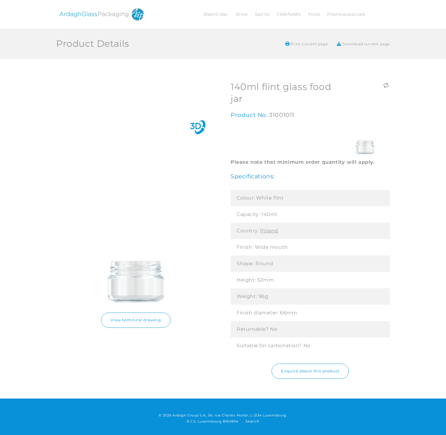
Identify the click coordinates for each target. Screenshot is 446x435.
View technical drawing (135, 319)
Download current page (365, 44)
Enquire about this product (310, 371)
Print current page (309, 44)
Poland (269, 231)
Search (252, 421)
